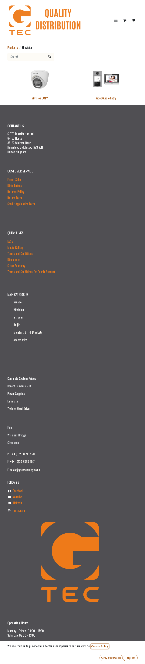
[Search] (49, 57)
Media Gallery (15, 247)
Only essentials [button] (111, 658)
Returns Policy (15, 191)
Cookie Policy (100, 646)
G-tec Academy (16, 265)
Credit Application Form (21, 204)
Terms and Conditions (20, 253)
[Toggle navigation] (116, 20)
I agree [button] (130, 658)
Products (12, 47)
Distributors (14, 185)
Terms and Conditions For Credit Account (31, 271)
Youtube (17, 497)
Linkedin (17, 503)
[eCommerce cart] (125, 20)
